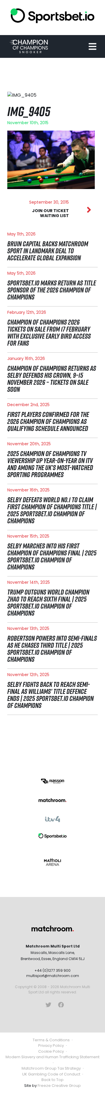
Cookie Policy (51, 1051)
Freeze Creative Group (59, 1085)
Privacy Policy (51, 1045)
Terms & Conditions (51, 1040)
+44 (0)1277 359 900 (52, 970)
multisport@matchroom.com (52, 975)
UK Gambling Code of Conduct (51, 1074)
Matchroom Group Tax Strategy (51, 1068)
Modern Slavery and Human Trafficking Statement (52, 1057)
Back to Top (52, 1079)
